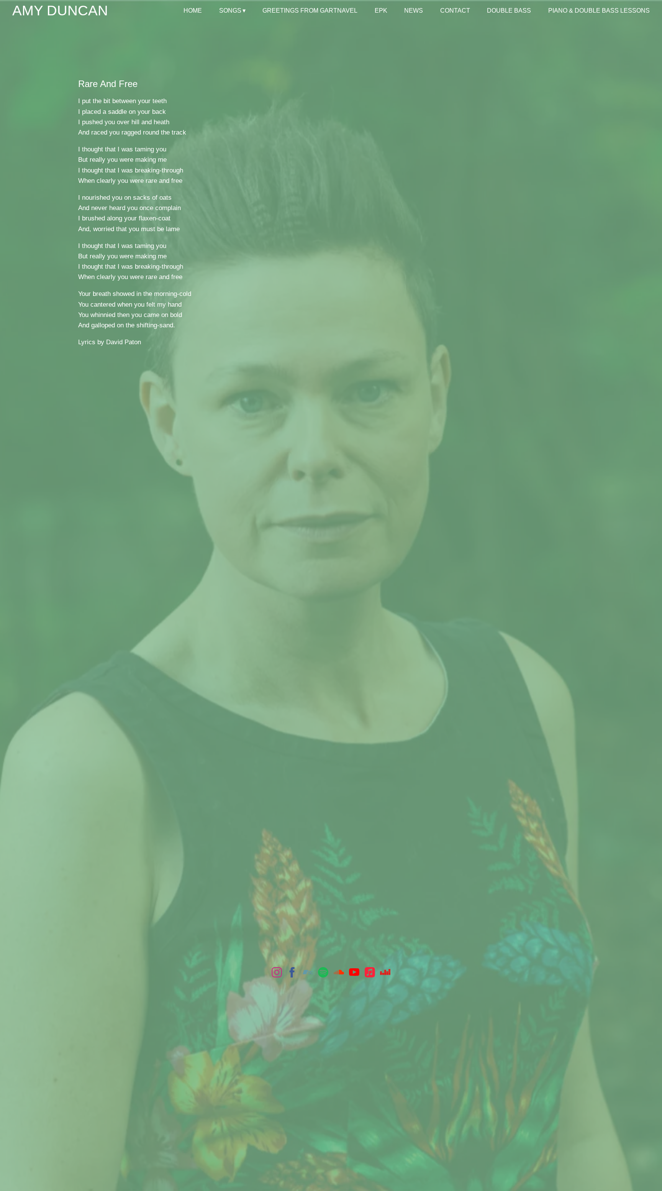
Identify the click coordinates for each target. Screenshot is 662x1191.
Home (193, 10)
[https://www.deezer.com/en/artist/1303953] (385, 974)
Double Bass (509, 10)
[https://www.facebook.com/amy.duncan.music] (292, 974)
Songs (230, 10)
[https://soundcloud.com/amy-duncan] (339, 974)
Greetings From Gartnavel (309, 10)
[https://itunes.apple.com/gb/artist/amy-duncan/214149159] (370, 974)
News (413, 10)
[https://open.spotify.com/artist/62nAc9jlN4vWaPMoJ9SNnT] (323, 974)
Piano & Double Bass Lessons (599, 10)
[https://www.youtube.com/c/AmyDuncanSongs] (354, 974)
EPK (381, 10)
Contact (455, 10)
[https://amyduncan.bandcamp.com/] (308, 974)
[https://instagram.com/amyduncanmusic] (277, 974)
